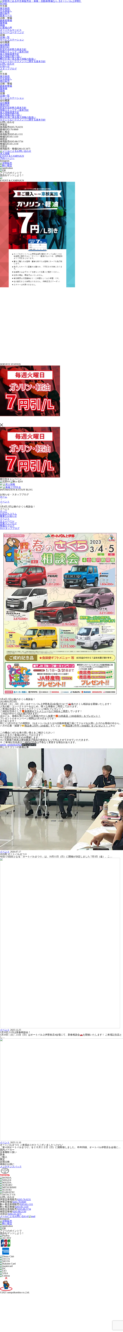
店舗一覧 (5, 37)
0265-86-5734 (24, 1209)
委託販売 (5, 13)
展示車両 (5, 8)
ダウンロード (29, 744)
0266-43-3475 (14, 1214)
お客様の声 (6, 27)
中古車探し (6, 10)
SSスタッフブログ (10, 528)
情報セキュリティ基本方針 (14, 51)
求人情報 (5, 153)
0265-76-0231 (24, 1199)
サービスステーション (12, 39)
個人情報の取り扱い (11, 56)
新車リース (6, 15)
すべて (3, 511)
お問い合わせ (7, 64)
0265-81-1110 (21, 1206)
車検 (2, 25)
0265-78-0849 (19, 1202)
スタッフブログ (8, 68)
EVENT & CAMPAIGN (12, 156)
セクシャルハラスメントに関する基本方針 (23, 61)
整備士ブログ (7, 526)
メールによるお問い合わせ (14, 1216)
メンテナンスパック (11, 1166)
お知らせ (5, 66)
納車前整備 (6, 20)
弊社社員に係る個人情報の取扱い (18, 59)
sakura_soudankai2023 (11, 744)
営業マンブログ (8, 523)
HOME (3, 3)
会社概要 (5, 44)
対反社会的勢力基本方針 (13, 49)
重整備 (3, 23)
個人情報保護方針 (9, 54)
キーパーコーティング (12, 32)
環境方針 (5, 47)
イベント (5, 518)
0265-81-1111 (26, 1204)
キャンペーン (7, 521)
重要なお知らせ (8, 516)
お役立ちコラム (8, 513)
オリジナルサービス (11, 30)
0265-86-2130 (19, 1211)
